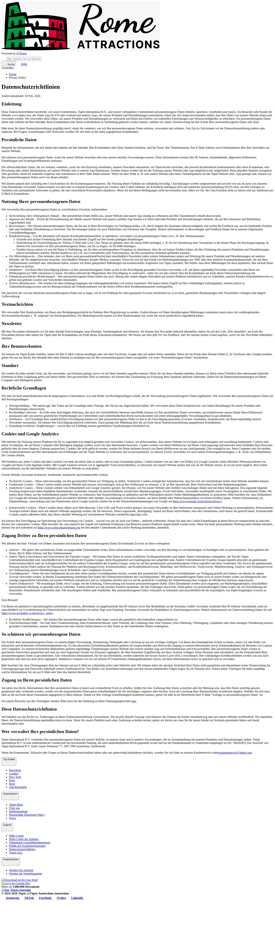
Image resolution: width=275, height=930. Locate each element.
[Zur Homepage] (21, 53)
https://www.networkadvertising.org (59, 527)
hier (134, 701)
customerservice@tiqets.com (235, 752)
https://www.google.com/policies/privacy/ (197, 501)
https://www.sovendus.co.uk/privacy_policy (27, 613)
